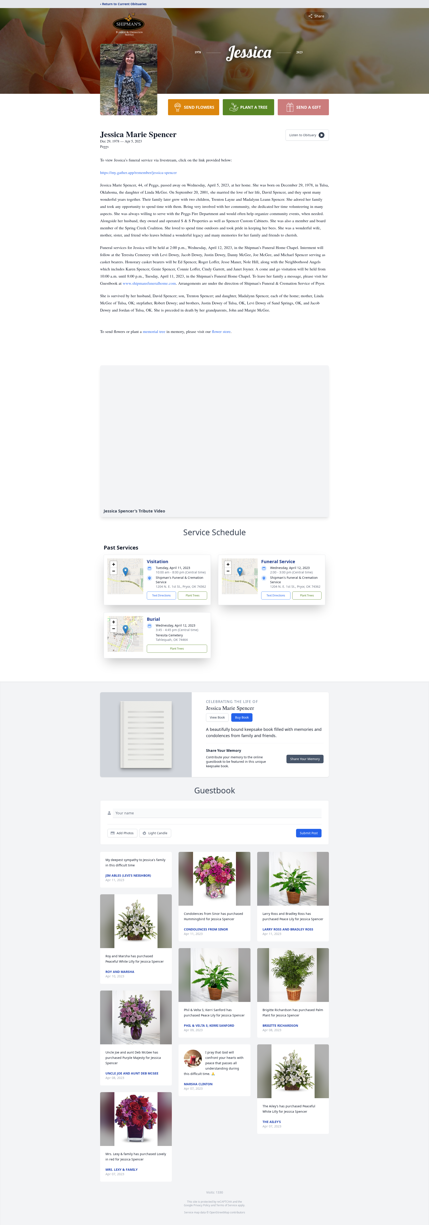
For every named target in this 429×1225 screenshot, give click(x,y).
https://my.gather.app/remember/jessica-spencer (138, 172)
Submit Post (309, 833)
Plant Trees (193, 595)
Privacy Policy (201, 1205)
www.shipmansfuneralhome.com (149, 283)
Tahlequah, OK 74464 (172, 640)
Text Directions (161, 595)
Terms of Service (226, 1205)
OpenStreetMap (219, 1212)
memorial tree (154, 331)
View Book (217, 717)
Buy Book (242, 717)
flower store (221, 331)
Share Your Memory (305, 759)
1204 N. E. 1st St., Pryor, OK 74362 (181, 586)
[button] (125, 571)
